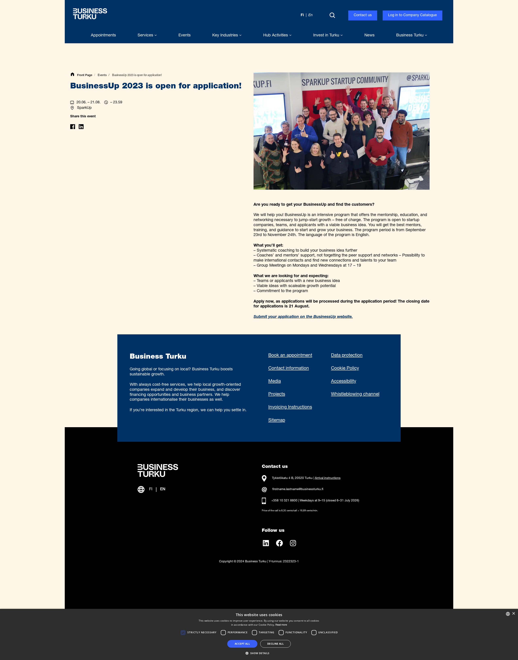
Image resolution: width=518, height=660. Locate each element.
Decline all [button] (275, 643)
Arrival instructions (328, 478)
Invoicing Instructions (290, 407)
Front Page (84, 75)
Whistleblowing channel (355, 394)
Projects (276, 394)
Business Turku (410, 36)
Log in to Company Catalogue (412, 15)
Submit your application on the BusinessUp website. (303, 317)
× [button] (513, 613)
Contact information (288, 368)
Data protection (347, 355)
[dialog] (259, 634)
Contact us (363, 15)
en (310, 15)
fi (302, 15)
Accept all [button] (242, 643)
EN (162, 489)
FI (150, 489)
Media (274, 381)
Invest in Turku (326, 36)
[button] (258, 653)
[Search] (332, 15)
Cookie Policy (345, 368)
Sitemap (276, 420)
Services (146, 36)
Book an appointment (290, 355)
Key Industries (225, 36)
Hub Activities (276, 36)
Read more (281, 625)
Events (102, 75)
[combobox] (508, 614)
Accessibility (343, 381)
